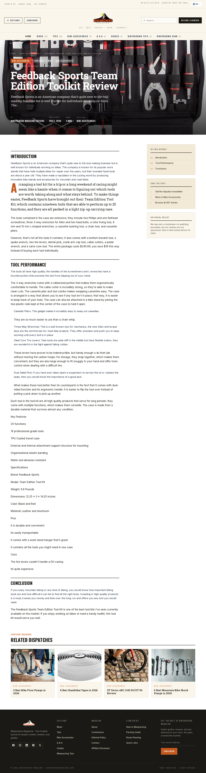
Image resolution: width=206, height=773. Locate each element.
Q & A (59, 742)
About (94, 727)
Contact (95, 742)
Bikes (59, 727)
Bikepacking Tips (65, 753)
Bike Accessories (30, 54)
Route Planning (133, 737)
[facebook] (13, 745)
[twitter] (40, 745)
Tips (59, 732)
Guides (60, 748)
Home (28, 36)
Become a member (190, 20)
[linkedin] (26, 745)
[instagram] (20, 745)
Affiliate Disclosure (101, 748)
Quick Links (132, 742)
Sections (15, 20)
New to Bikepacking (136, 727)
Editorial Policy (99, 737)
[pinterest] (33, 745)
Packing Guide (133, 732)
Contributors (98, 732)
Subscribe (32, 20)
